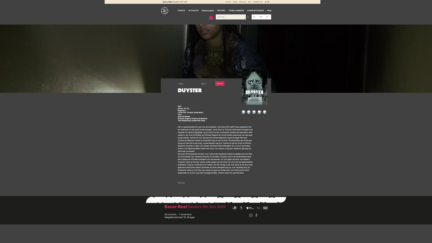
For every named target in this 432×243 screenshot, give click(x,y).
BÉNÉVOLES (242, 2)
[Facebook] (256, 215)
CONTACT (228, 2)
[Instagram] (251, 215)
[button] (211, 17)
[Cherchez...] (248, 16)
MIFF (250, 2)
